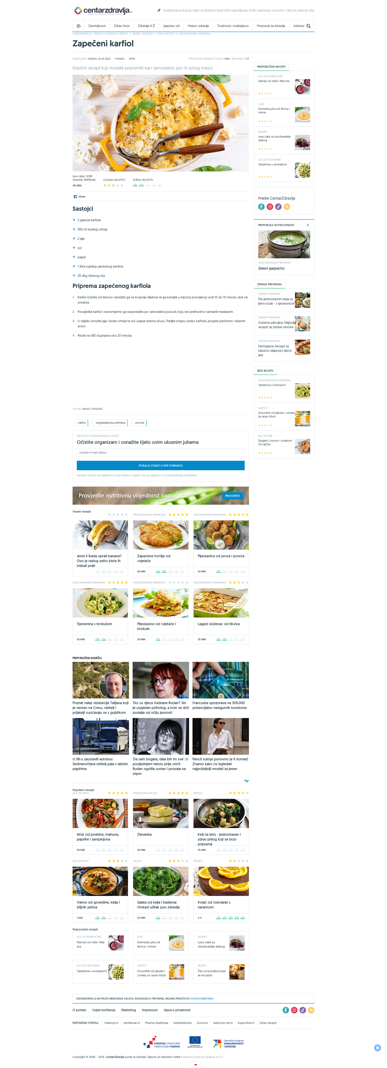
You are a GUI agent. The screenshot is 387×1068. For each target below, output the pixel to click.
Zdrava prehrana (269, 293)
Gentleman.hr (131, 1023)
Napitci (142, 965)
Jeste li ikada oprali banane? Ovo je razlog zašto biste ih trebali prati (99, 561)
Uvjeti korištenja (103, 1010)
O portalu (79, 1010)
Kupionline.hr (246, 1023)
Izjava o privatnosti (177, 1010)
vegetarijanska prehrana (110, 423)
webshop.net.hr (223, 1023)
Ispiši (132, 58)
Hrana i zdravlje (198, 26)
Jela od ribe (265, 435)
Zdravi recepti (166, 33)
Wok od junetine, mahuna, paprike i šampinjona (98, 837)
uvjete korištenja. (202, 998)
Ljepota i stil (171, 26)
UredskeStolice (182, 1023)
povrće (139, 423)
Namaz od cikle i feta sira (273, 81)
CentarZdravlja (103, 10)
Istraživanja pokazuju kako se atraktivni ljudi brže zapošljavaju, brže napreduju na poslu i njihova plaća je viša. (238, 10)
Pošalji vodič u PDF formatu (161, 465)
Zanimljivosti (97, 26)
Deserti (202, 936)
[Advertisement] (161, 375)
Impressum (150, 1010)
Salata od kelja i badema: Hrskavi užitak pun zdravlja (158, 904)
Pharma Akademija (156, 1023)
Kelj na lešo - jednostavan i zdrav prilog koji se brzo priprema (219, 839)
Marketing (128, 1010)
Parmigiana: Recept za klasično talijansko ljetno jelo (275, 350)
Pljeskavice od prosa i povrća (221, 556)
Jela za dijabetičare (89, 936)
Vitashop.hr (111, 1023)
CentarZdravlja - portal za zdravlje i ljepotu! (100, 33)
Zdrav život (122, 26)
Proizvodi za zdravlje (271, 26)
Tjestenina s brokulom (94, 624)
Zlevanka (144, 834)
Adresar (298, 26)
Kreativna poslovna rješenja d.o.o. (202, 1057)
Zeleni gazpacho (271, 268)
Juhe (140, 936)
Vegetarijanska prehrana (194, 33)
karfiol (82, 423)
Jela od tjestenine (88, 965)
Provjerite (232, 496)
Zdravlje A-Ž (146, 26)
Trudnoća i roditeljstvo (233, 26)
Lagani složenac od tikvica (219, 624)
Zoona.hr (202, 1023)
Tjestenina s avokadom (92, 971)
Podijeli (120, 58)
